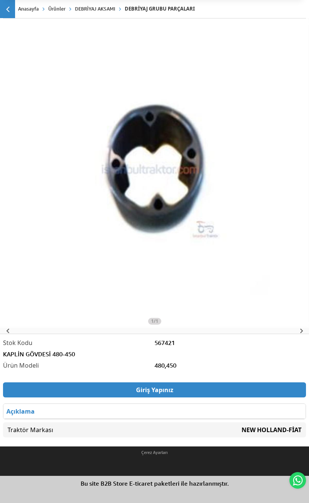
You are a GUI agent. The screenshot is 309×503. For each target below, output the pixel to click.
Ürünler (57, 8)
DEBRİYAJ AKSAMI (95, 8)
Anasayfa (28, 8)
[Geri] (7, 9)
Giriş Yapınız (154, 390)
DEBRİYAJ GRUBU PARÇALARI (160, 8)
